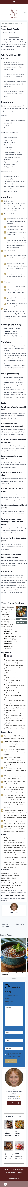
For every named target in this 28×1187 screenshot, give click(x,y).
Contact (20, 1172)
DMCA (12, 1169)
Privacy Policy (19, 1169)
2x (8, 655)
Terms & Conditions (11, 1172)
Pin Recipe (21, 619)
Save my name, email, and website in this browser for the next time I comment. (14, 1055)
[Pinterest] (14, 2)
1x (5, 655)
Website (8, 1048)
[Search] (21, 1109)
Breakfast (4, 26)
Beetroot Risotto (21, 922)
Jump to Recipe (14, 37)
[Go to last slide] (2, 957)
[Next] (26, 957)
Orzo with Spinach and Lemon (5, 925)
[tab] (12, 978)
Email (8, 1040)
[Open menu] (24, 12)
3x (11, 655)
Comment (9, 1007)
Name (8, 1032)
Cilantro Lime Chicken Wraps (19, 1133)
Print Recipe (21, 622)
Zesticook (5, 32)
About (7, 1169)
